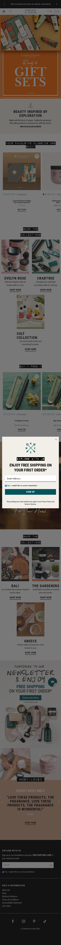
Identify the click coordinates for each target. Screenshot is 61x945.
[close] (56, 439)
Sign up (30, 492)
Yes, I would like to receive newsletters (22, 486)
